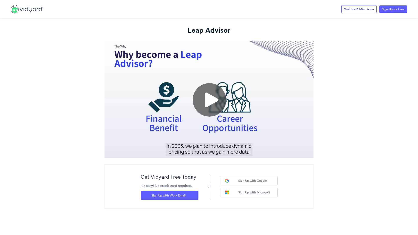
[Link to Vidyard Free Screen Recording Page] (27, 9)
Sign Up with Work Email (168, 195)
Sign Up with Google (252, 181)
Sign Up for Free (393, 9)
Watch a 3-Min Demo (359, 9)
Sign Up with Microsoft (254, 192)
